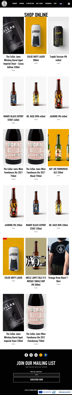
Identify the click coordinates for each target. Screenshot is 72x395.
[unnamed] (41, 355)
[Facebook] (26, 355)
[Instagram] (31, 355)
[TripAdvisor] (36, 355)
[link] (69, 3)
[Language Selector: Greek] (62, 3)
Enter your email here (36, 371)
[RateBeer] (45, 355)
